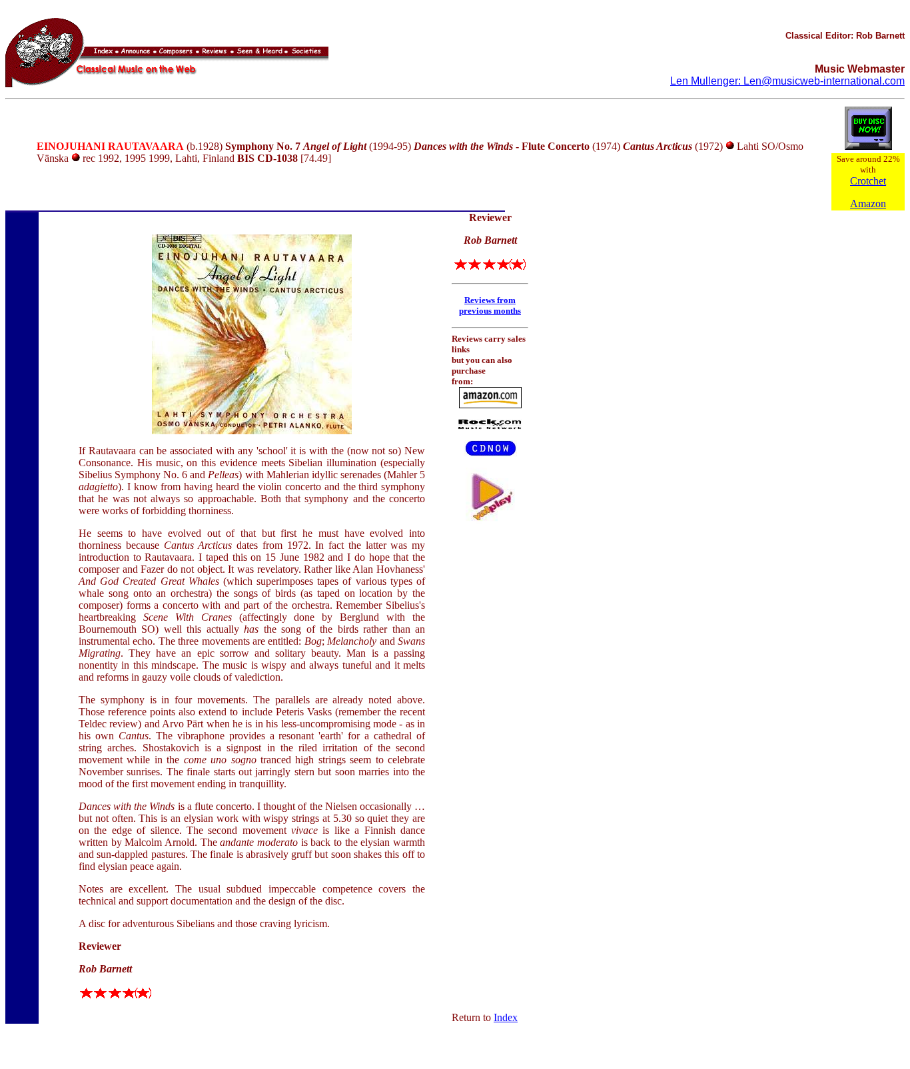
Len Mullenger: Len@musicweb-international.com (787, 81)
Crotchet (868, 180)
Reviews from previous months (490, 305)
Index (506, 1017)
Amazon (868, 203)
